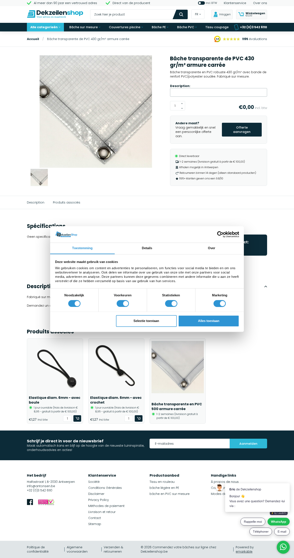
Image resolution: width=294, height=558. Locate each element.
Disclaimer (96, 494)
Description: (180, 86)
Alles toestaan (208, 321)
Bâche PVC (185, 27)
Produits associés (66, 202)
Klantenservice (235, 3)
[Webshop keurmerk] (46, 502)
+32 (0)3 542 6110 (253, 27)
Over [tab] (211, 248)
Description (35, 202)
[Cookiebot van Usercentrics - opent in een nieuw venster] (220, 234)
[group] (96, 112)
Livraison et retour (102, 512)
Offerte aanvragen (242, 129)
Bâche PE (159, 27)
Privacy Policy (98, 500)
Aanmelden (248, 443)
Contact (94, 518)
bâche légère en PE (164, 488)
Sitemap (94, 524)
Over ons (260, 3)
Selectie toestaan (146, 321)
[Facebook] (30, 502)
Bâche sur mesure (83, 27)
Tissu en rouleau (162, 482)
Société (94, 482)
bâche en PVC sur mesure (170, 494)
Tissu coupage (217, 27)
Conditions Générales (105, 488)
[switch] (123, 303)
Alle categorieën (44, 27)
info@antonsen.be (41, 486)
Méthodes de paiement (106, 506)
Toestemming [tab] (82, 248)
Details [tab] (147, 248)
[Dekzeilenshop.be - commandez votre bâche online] (55, 14)
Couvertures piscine (124, 27)
